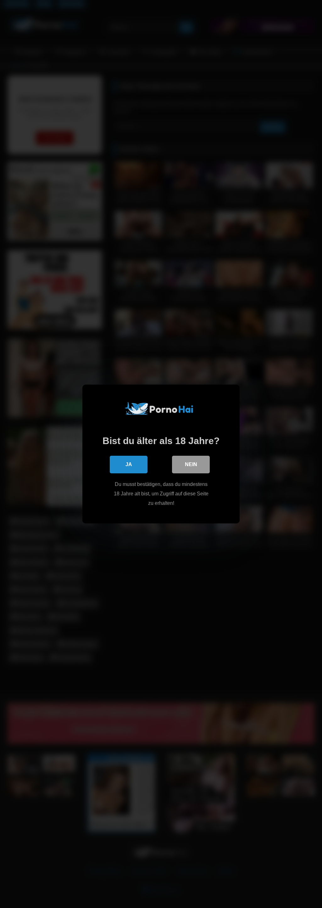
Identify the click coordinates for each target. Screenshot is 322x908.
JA (128, 464)
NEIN (191, 464)
